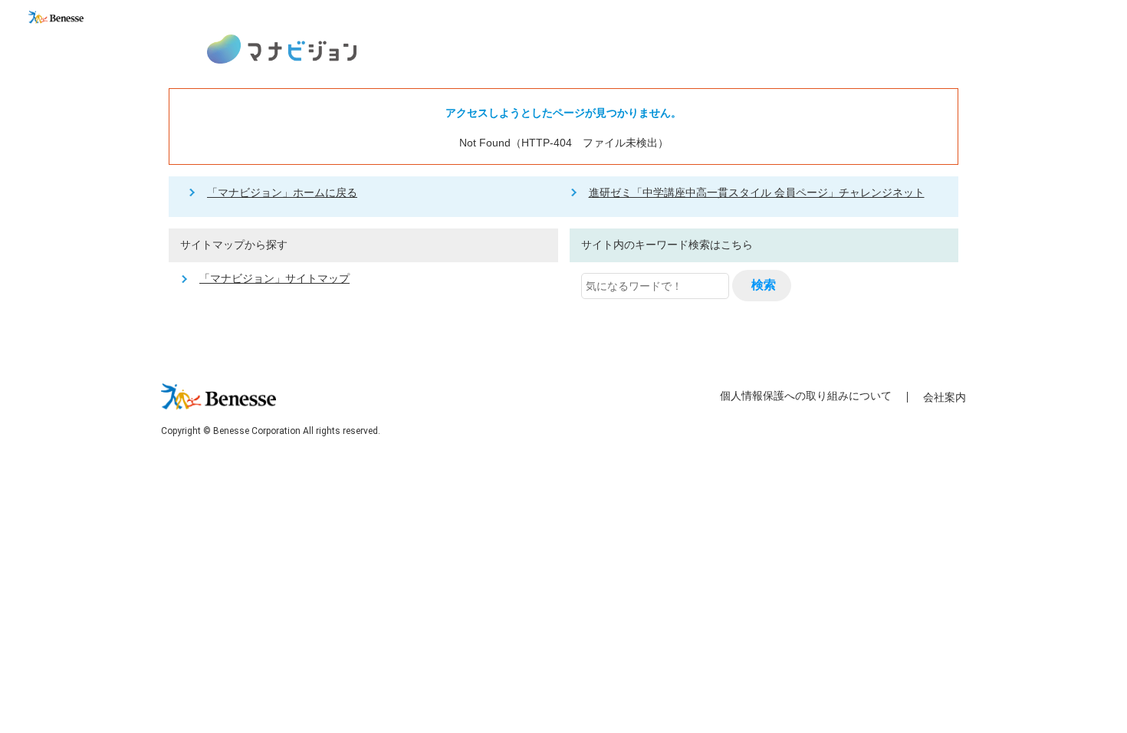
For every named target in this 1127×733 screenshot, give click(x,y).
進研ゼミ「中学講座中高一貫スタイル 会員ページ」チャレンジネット (757, 192)
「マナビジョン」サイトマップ (274, 278)
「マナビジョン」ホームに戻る (282, 192)
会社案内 (944, 397)
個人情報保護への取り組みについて (806, 396)
